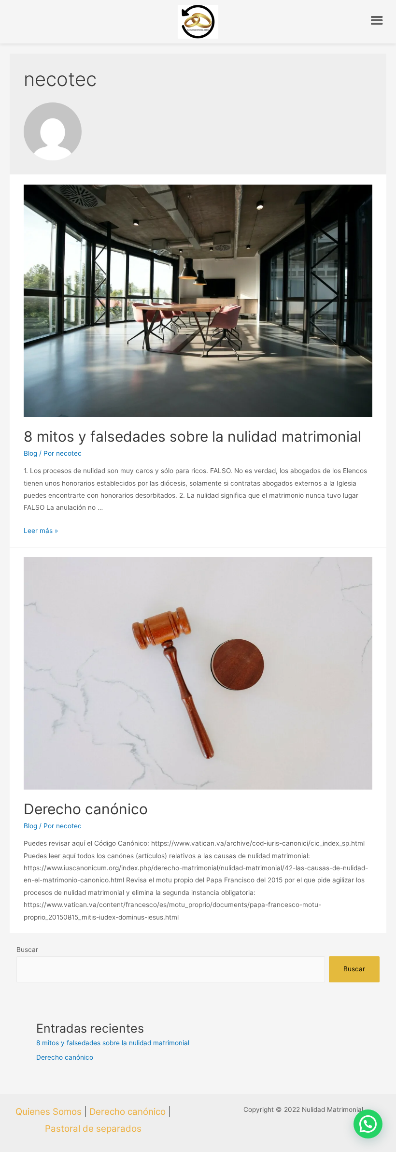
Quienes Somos (48, 1111)
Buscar (27, 949)
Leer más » (41, 530)
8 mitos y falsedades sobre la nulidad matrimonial (192, 436)
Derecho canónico (86, 809)
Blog (30, 453)
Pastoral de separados (93, 1128)
